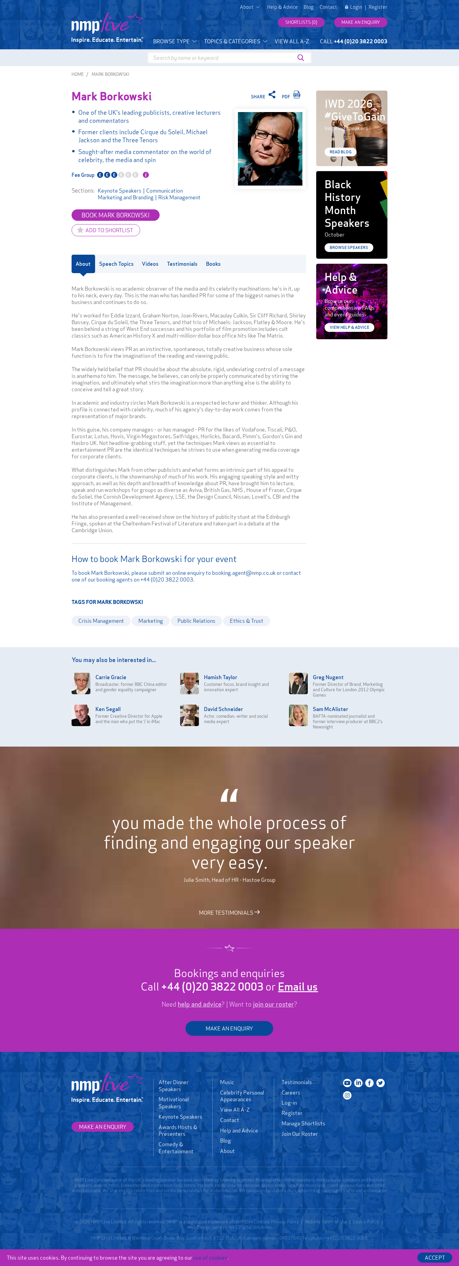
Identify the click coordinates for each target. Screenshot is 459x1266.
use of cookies (210, 1257)
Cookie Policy (366, 1221)
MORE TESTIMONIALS (226, 912)
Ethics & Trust (246, 620)
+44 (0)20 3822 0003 (166, 579)
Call (353, 41)
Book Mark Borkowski (116, 215)
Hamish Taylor (220, 677)
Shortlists (301, 22)
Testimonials (297, 1082)
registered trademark (207, 1221)
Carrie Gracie (110, 677)
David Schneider (223, 709)
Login (356, 7)
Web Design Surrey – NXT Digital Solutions (229, 1227)
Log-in (289, 1102)
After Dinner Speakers (174, 1086)
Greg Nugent (328, 677)
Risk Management (179, 197)
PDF (286, 96)
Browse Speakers (349, 247)
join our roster (273, 1004)
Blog (309, 7)
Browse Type (172, 41)
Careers (291, 1092)
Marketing (150, 620)
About (227, 1151)
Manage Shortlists (303, 1123)
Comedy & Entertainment (176, 1148)
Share (258, 96)
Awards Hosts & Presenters (178, 1130)
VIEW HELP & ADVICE (349, 327)
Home (78, 74)
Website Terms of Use (326, 1221)
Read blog (340, 151)
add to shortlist (109, 230)
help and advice (199, 1004)
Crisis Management (101, 620)
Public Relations (196, 620)
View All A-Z (292, 41)
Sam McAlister (330, 709)
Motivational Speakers (174, 1103)
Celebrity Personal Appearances (242, 1096)
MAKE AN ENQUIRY (229, 1028)
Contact (328, 7)
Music (227, 1082)
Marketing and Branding (126, 197)
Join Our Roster (300, 1133)
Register (378, 7)
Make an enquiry (360, 22)
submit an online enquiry (176, 572)
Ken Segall (108, 709)
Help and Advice (239, 1130)
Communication (164, 190)
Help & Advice (282, 7)
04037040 (290, 1237)
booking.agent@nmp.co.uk (244, 572)
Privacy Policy (285, 1221)
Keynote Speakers (119, 190)
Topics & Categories (232, 41)
